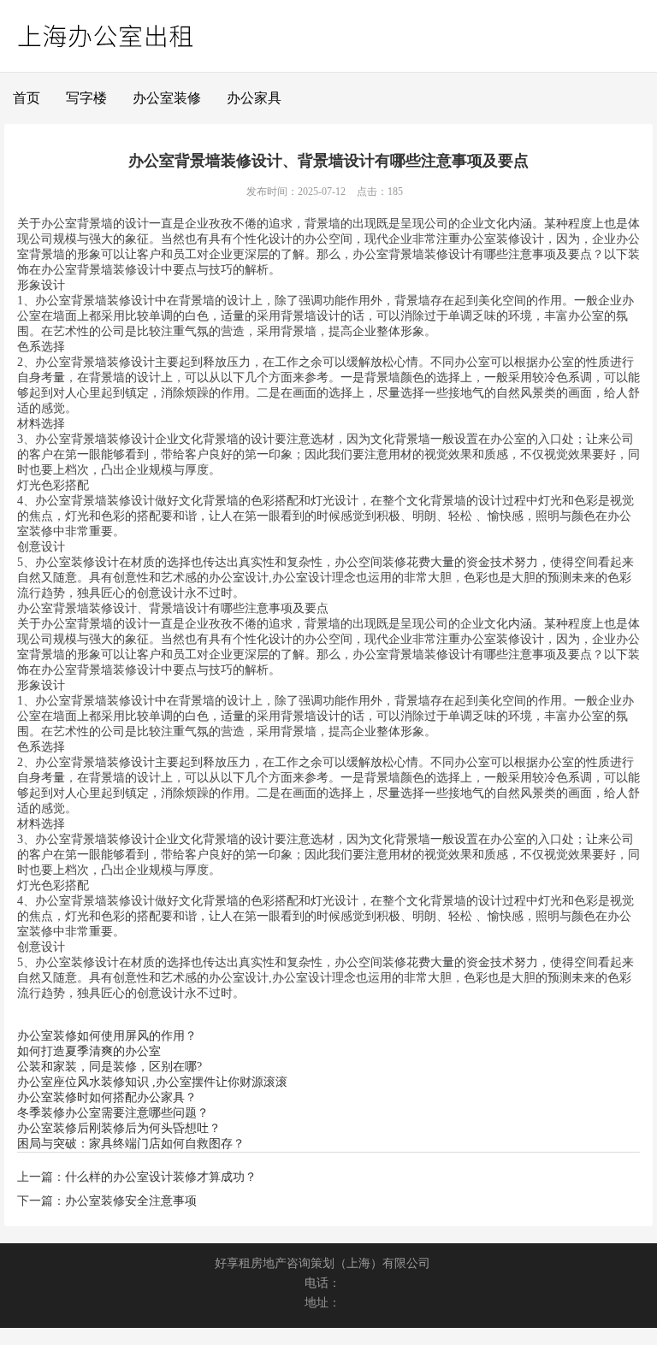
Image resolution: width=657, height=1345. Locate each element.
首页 (26, 98)
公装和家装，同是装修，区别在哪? (109, 1066)
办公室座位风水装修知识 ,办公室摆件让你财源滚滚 (152, 1082)
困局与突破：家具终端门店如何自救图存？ (131, 1143)
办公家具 (254, 98)
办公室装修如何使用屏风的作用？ (107, 1035)
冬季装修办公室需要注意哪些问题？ (113, 1112)
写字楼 (86, 98)
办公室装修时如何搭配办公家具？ (107, 1097)
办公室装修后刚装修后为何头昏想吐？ (119, 1128)
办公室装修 (167, 98)
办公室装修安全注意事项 (131, 1201)
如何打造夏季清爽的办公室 (89, 1051)
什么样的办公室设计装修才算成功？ (161, 1177)
